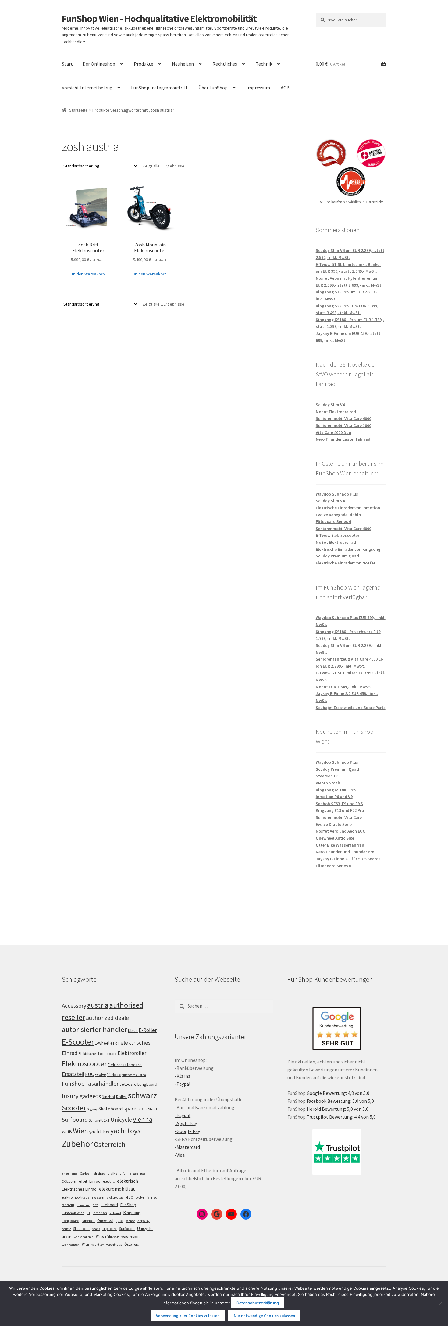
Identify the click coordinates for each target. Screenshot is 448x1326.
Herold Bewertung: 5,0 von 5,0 (337, 1109)
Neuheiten (183, 64)
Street (152, 1109)
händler (109, 1083)
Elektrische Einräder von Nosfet (345, 563)
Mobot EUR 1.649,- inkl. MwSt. (343, 687)
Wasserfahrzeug (107, 1237)
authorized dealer (108, 1017)
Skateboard (110, 1109)
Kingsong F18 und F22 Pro (340, 810)
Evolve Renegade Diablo (338, 515)
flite (95, 1205)
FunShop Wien (73, 1213)
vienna (142, 1119)
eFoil (114, 1043)
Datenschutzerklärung (257, 1302)
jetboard (115, 1213)
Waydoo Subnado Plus (337, 494)
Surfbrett (96, 1120)
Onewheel (105, 1220)
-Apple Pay (186, 1123)
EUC (89, 1074)
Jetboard (128, 1084)
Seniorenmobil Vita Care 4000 (343, 418)
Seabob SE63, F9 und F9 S (339, 803)
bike (74, 1174)
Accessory (74, 1005)
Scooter (74, 1107)
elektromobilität (117, 1189)
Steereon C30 (328, 776)
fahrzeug (68, 1205)
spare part (135, 1108)
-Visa (180, 1155)
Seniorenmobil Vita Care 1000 (343, 425)
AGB (285, 87)
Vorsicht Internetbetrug (87, 87)
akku (65, 1174)
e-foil (123, 1173)
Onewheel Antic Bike (335, 838)
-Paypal (182, 1084)
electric (109, 1181)
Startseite (78, 110)
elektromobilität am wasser (83, 1197)
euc (129, 1197)
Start (67, 64)
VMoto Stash (328, 783)
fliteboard (109, 1204)
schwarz (142, 1095)
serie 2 (66, 1229)
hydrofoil (92, 1084)
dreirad (99, 1173)
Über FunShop (213, 87)
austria (97, 1005)
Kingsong (131, 1212)
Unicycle (121, 1119)
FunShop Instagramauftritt (159, 87)
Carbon (85, 1173)
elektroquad (115, 1197)
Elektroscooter (84, 1063)
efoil (83, 1181)
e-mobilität (137, 1174)
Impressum (258, 87)
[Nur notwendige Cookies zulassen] (440, 1303)
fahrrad (152, 1197)
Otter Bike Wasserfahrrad (340, 845)
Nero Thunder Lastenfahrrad (343, 439)
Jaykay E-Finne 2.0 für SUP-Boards (348, 859)
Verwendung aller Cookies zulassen (187, 1315)
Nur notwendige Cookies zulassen (264, 1315)
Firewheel (83, 1205)
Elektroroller (132, 1053)
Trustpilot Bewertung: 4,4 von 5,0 (341, 1117)
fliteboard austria (134, 1075)
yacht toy (99, 1131)
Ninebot (108, 1096)
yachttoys (125, 1130)
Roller (121, 1096)
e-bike (112, 1173)
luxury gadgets (81, 1096)
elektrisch (127, 1181)
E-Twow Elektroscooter (337, 535)
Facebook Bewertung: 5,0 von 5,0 (340, 1101)
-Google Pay (187, 1131)
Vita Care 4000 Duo (333, 432)
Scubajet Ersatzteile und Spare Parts (351, 707)
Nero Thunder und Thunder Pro (345, 852)
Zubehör (77, 1143)
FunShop (73, 1083)
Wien (80, 1130)
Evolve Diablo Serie (334, 824)
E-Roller (148, 1030)
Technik (264, 64)
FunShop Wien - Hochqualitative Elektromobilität (159, 19)
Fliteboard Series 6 (333, 521)
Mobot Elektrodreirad (336, 411)
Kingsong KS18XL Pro (336, 790)
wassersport (130, 1236)
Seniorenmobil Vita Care (339, 817)
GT (88, 1213)
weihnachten (71, 1245)
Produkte (143, 64)
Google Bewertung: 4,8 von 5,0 (338, 1093)
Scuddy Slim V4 (330, 404)
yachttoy (97, 1244)
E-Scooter (78, 1042)
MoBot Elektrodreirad (336, 542)
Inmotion (100, 1213)
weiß (67, 1131)
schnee (130, 1221)
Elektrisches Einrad (79, 1189)
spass (96, 1229)
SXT (107, 1120)
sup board (109, 1229)
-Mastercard (187, 1147)
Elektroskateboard (125, 1064)
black (133, 1030)
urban (66, 1237)
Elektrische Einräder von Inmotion (348, 508)
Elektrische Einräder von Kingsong (348, 549)
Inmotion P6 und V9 (334, 796)
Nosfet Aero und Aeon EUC (340, 831)
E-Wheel (102, 1043)
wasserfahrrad (84, 1237)
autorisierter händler (94, 1029)
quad (119, 1221)
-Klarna (182, 1076)
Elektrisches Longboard (98, 1053)
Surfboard (75, 1119)
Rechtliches (224, 64)
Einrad (95, 1181)
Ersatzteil (73, 1073)
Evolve (100, 1074)
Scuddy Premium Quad (337, 556)
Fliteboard (114, 1075)
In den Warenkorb (88, 274)
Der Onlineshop (99, 64)
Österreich (110, 1144)
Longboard (147, 1084)
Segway (92, 1109)
